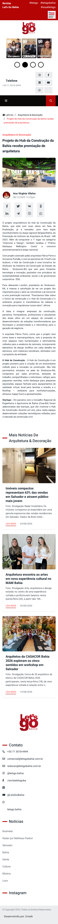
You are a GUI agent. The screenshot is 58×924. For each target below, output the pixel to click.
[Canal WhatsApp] (39, 90)
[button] (17, 64)
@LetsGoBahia (15, 795)
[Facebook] (48, 75)
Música (6, 874)
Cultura (6, 866)
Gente (5, 859)
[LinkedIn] (39, 82)
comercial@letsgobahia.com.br (25, 759)
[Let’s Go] (29, 723)
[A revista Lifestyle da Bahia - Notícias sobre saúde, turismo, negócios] (29, 28)
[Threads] (48, 90)
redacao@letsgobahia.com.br (24, 766)
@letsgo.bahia (15, 773)
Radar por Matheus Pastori (17, 838)
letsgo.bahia (14, 809)
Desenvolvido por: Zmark (18, 916)
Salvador (7, 845)
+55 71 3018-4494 (17, 752)
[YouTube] (48, 82)
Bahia (5, 852)
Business (7, 831)
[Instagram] (39, 75)
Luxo (5, 881)
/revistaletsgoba (16, 780)
